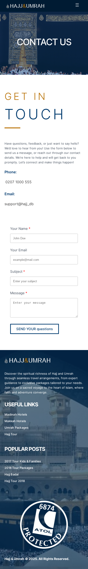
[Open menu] (77, 5)
